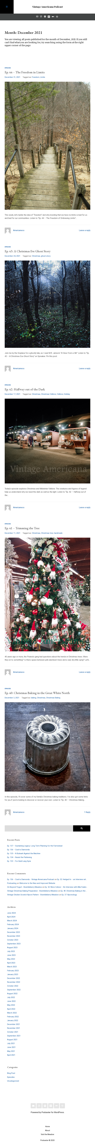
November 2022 (13, 982)
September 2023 (14, 943)
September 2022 (14, 989)
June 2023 (11, 955)
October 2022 (12, 986)
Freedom (35, 77)
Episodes (8, 68)
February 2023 (13, 970)
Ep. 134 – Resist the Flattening (19, 857)
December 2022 (13, 978)
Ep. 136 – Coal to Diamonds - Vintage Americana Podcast (30, 879)
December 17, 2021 (12, 394)
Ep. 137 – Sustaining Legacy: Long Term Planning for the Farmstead (34, 846)
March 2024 (12, 920)
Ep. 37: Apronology (69, 894)
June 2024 (11, 913)
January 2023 (12, 974)
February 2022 (13, 1016)
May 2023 (11, 959)
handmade (58, 533)
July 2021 (11, 1043)
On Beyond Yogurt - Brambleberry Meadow (24, 887)
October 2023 (12, 940)
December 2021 (13, 1024)
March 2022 (12, 1013)
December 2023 (13, 932)
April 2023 (11, 963)
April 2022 (11, 1009)
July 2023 (11, 951)
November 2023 (13, 936)
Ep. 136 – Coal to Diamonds (18, 849)
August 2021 (12, 1039)
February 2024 (13, 924)
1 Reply (87, 812)
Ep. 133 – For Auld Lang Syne (19, 861)
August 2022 (12, 993)
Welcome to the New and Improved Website (37, 883)
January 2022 (12, 1020)
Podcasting (11, 883)
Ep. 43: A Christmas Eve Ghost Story (27, 251)
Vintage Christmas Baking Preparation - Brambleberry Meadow (32, 891)
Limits (42, 77)
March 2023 (12, 966)
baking (33, 697)
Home (47, 1126)
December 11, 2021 (12, 533)
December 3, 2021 (12, 697)
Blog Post (11, 1073)
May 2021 (11, 1051)
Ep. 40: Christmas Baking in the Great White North (37, 693)
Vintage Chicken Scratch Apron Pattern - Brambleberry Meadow (33, 894)
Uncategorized (13, 1081)
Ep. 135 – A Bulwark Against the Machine (23, 853)
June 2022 (11, 1001)
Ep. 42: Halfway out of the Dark (25, 389)
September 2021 (14, 1036)
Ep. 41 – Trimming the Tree (22, 528)
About (47, 1130)
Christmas (36, 256)
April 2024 (11, 917)
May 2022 (11, 1005)
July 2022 (11, 997)
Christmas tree (47, 533)
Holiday (67, 394)
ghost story (45, 256)
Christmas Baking (53, 697)
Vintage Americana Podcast (47, 6)
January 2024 (12, 928)
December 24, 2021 (12, 256)
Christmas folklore (48, 394)
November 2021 (13, 1028)
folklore (60, 394)
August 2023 (12, 947)
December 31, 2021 (12, 77)
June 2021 (11, 1047)
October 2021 (12, 1032)
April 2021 (11, 1055)
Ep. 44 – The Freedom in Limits (25, 72)
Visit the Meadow (47, 1134)
